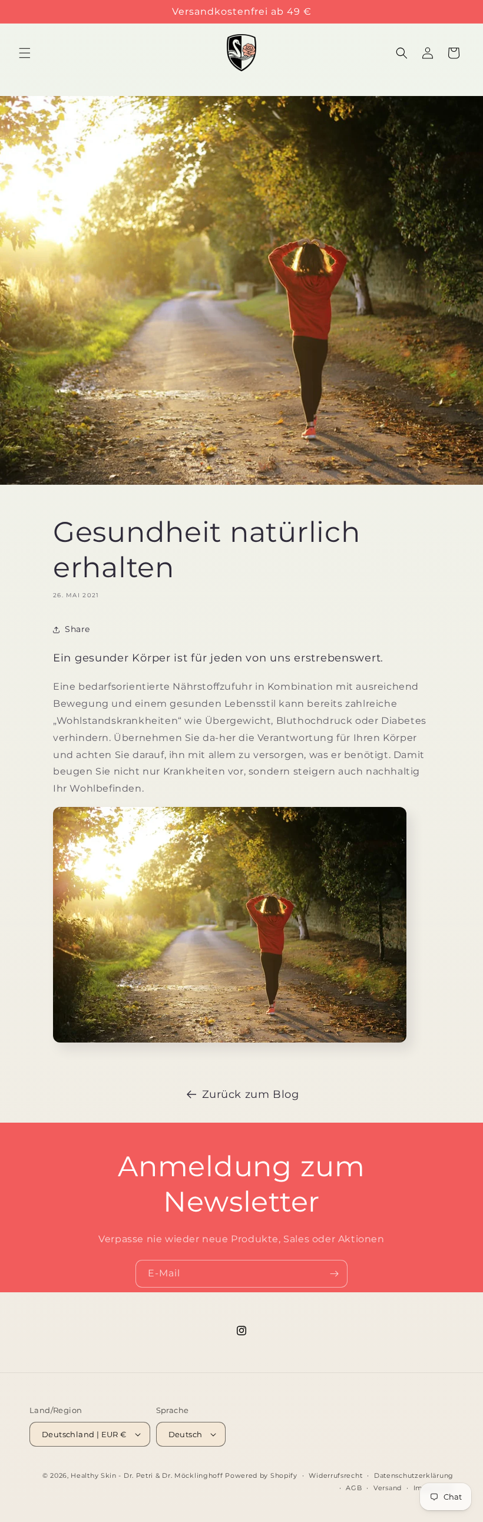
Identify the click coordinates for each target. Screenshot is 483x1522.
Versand (387, 1488)
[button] (25, 53)
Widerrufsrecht (335, 1475)
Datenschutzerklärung (414, 1475)
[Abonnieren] (334, 1274)
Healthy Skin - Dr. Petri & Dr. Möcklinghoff (147, 1475)
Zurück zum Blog (250, 1094)
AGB (354, 1488)
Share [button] (77, 629)
